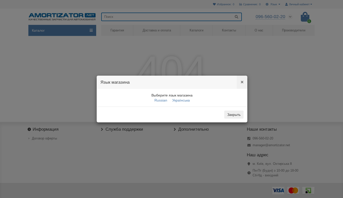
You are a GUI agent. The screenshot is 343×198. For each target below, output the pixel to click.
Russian (160, 100)
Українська (181, 100)
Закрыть (234, 115)
